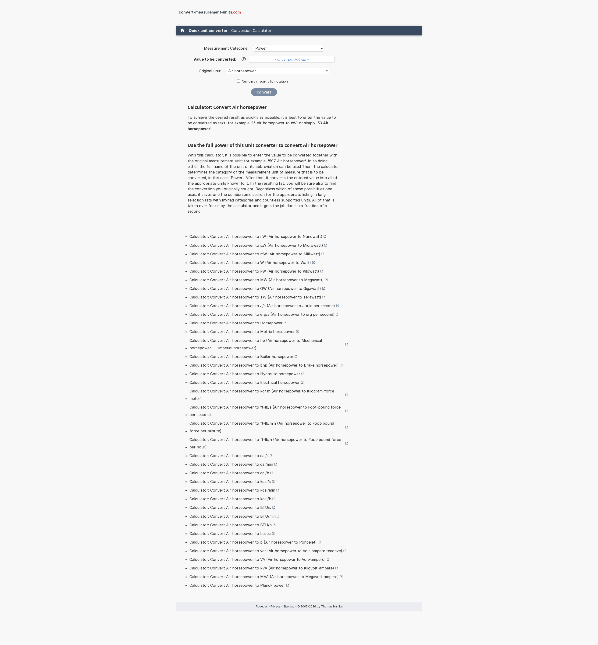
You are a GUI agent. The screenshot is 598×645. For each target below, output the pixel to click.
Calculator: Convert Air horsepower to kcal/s (230, 481)
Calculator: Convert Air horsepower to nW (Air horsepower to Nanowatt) (255, 236)
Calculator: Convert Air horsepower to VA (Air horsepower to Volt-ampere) (257, 559)
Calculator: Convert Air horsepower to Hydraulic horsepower (244, 373)
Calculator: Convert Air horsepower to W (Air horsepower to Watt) (250, 262)
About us (262, 606)
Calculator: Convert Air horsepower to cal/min (231, 464)
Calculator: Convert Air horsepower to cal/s (229, 455)
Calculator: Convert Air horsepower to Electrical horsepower (244, 382)
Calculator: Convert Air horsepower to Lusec (230, 533)
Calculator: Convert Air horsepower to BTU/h (230, 525)
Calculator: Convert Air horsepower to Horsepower (236, 323)
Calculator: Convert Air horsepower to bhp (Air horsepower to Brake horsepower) (264, 365)
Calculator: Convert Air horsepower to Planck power (237, 585)
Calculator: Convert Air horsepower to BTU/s (230, 507)
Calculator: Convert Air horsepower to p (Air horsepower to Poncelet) (253, 542)
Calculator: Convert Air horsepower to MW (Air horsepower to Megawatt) (256, 279)
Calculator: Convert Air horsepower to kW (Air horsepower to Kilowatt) (254, 271)
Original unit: (210, 71)
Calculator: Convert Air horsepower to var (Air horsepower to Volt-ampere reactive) (265, 550)
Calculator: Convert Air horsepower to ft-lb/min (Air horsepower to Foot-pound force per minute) (261, 427)
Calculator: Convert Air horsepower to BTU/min (232, 516)
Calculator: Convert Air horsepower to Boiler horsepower (241, 356)
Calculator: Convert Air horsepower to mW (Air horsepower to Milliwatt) (254, 254)
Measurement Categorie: (226, 48)
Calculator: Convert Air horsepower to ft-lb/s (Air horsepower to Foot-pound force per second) (265, 411)
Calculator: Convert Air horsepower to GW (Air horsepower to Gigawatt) (255, 288)
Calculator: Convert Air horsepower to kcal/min (232, 490)
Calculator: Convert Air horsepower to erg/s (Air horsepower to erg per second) (262, 314)
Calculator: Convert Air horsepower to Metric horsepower (242, 331)
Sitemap (289, 606)
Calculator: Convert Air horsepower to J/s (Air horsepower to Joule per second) (262, 305)
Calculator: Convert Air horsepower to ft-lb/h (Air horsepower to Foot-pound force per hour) (265, 443)
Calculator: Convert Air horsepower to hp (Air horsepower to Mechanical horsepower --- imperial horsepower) (255, 344)
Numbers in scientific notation (265, 81)
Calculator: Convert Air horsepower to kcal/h (230, 498)
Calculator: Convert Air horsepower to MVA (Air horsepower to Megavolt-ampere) (264, 576)
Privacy (276, 606)
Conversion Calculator (251, 30)
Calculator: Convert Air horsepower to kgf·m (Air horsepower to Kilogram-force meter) (261, 395)
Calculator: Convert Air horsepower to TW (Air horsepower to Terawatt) (255, 297)
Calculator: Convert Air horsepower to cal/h (229, 473)
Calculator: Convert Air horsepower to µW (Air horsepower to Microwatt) (256, 245)
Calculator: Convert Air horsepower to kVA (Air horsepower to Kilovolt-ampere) (261, 568)
